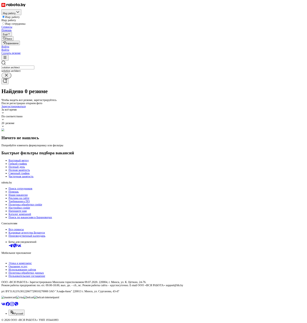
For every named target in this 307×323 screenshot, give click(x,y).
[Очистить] (6, 75)
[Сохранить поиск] (5, 81)
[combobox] (17, 67)
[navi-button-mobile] (5, 58)
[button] (5, 46)
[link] (7, 38)
